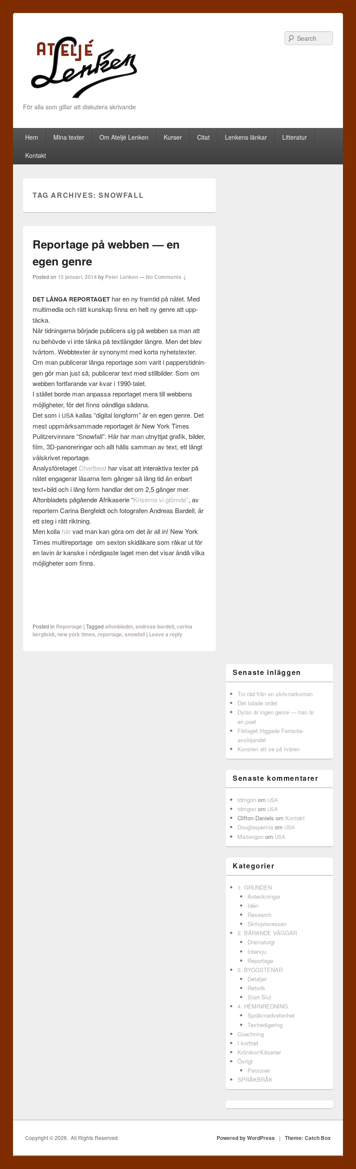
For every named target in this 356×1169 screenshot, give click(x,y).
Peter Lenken (121, 277)
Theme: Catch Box (308, 1138)
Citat (203, 137)
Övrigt (245, 1061)
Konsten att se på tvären (268, 749)
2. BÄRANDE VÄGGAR (267, 933)
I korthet (247, 1043)
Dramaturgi (261, 942)
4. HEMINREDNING (262, 1006)
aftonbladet (119, 626)
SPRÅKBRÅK (255, 1079)
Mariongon (250, 836)
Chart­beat (92, 467)
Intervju (256, 951)
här (66, 531)
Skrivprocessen (267, 924)
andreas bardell (154, 626)
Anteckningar (263, 896)
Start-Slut (259, 997)
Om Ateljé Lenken (123, 137)
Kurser (173, 137)
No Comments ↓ (166, 277)
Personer (258, 1070)
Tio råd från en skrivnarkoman (275, 694)
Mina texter (68, 137)
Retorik (256, 988)
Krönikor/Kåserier (259, 1052)
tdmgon (246, 800)
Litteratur (294, 137)
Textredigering (265, 1025)
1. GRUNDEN (254, 887)
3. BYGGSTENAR (260, 970)
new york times (76, 634)
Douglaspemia (255, 827)
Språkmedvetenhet (271, 1015)
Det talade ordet (257, 703)
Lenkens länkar (246, 137)
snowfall (135, 634)
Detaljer (257, 979)
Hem (31, 137)
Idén (252, 905)
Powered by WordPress (246, 1138)
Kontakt (35, 155)
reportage (110, 634)
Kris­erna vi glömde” (160, 499)
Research (259, 914)
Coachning (250, 1034)
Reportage (69, 626)
